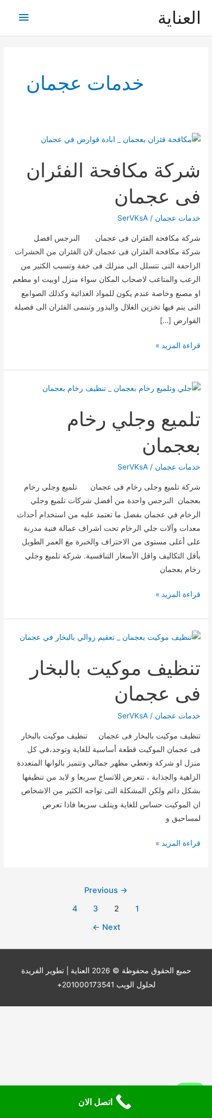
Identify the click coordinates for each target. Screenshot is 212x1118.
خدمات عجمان (178, 218)
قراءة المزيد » (178, 346)
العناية (179, 17)
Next (106, 927)
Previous (106, 890)
